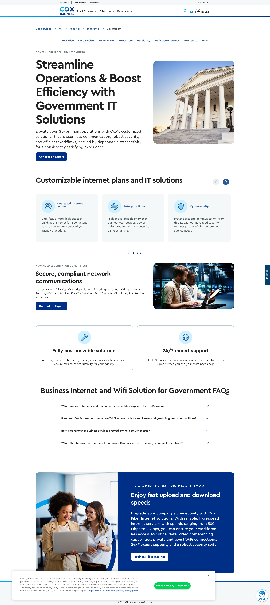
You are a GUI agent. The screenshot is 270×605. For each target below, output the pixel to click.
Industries (93, 28)
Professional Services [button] (167, 40)
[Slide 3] (137, 252)
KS (60, 28)
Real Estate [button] (190, 40)
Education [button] (68, 40)
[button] (185, 11)
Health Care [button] (126, 40)
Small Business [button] (85, 11)
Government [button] (106, 40)
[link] (51, 156)
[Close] (208, 575)
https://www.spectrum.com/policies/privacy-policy (113, 591)
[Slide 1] (129, 252)
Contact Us (203, 3)
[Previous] (216, 182)
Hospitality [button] (143, 40)
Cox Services (43, 28)
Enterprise (94, 3)
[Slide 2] (133, 252)
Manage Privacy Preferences (172, 586)
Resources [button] (123, 11)
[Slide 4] (141, 252)
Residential (65, 3)
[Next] (226, 182)
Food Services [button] (86, 40)
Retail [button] (204, 40)
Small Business (79, 3)
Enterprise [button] (105, 11)
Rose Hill (75, 28)
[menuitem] (86, 11)
